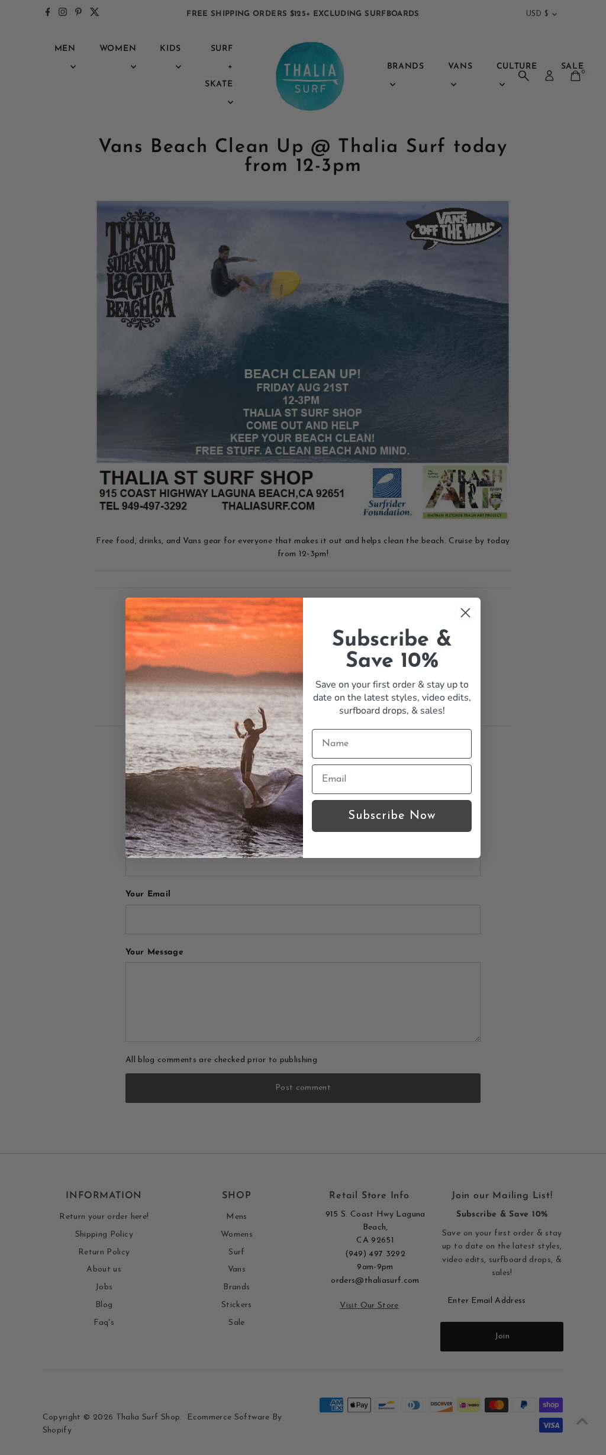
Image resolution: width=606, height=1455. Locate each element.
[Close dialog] (465, 612)
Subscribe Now (392, 816)
